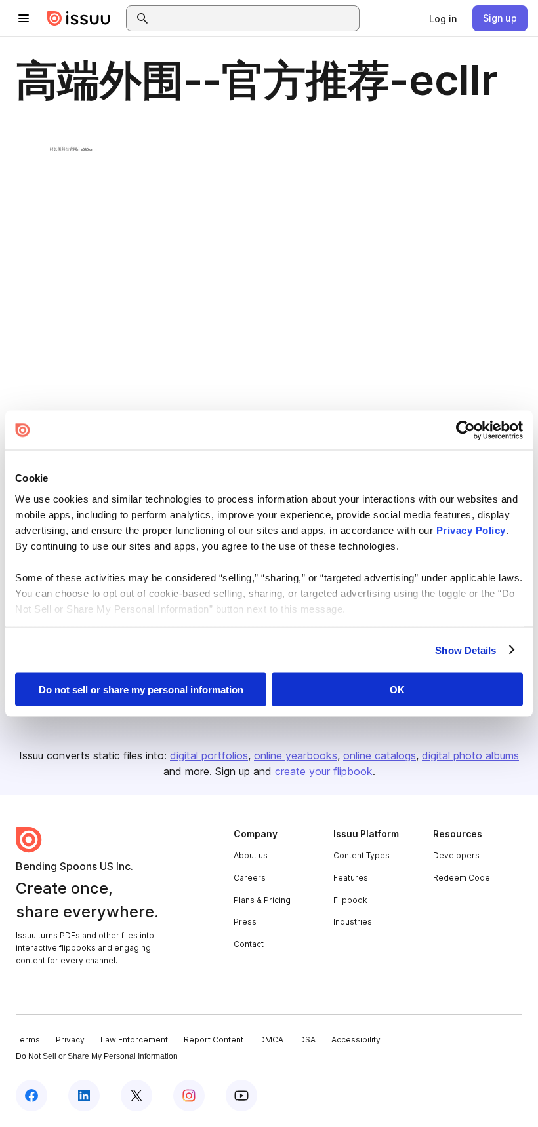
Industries (352, 921)
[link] (443, 18)
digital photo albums (470, 755)
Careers (250, 878)
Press (245, 921)
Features (350, 878)
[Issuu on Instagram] (189, 1095)
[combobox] (254, 18)
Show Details (465, 649)
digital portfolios (209, 755)
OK (397, 689)
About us (251, 855)
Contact (249, 944)
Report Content (213, 1039)
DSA (307, 1039)
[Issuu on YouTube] (241, 1095)
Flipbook (350, 900)
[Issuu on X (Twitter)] (136, 1095)
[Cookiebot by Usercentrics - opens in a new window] (465, 430)
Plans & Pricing (262, 900)
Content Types (361, 855)
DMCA (271, 1039)
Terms (28, 1039)
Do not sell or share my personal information (141, 689)
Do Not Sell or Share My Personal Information (97, 1056)
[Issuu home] (78, 18)
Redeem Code (461, 878)
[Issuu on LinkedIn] (84, 1095)
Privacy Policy (471, 529)
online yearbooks (295, 755)
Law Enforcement (134, 1039)
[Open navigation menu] (23, 18)
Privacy (70, 1039)
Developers (456, 855)
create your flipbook (324, 771)
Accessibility (356, 1039)
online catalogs (379, 755)
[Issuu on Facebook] (31, 1095)
